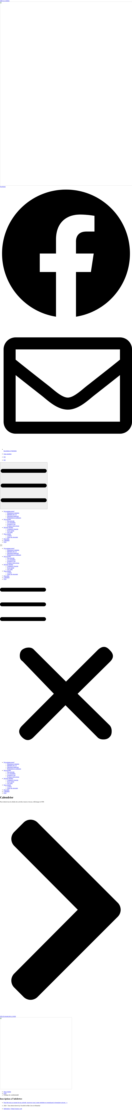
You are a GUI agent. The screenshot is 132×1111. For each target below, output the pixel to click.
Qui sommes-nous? (9, 511)
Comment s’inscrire (12, 529)
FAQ (5, 542)
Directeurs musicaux (13, 516)
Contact (9, 535)
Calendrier (7, 540)
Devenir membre (8, 527)
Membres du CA (12, 514)
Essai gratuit (10, 530)
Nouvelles (6, 539)
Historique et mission (13, 513)
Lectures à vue (11, 524)
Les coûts (10, 532)
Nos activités (7, 519)
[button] (66, 670)
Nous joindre (7, 534)
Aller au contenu (4, 1)
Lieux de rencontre (12, 537)
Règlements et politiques (14, 518)
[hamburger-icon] (23, 485)
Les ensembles (11, 522)
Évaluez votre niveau (13, 526)
